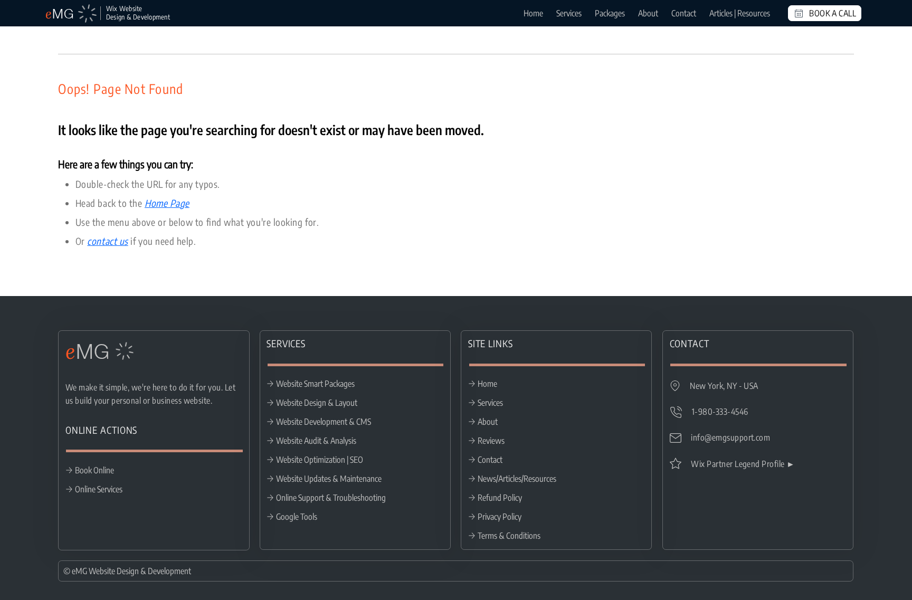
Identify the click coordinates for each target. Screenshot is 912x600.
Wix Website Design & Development (138, 12)
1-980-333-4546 (720, 411)
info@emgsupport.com (730, 437)
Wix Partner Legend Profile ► (743, 464)
